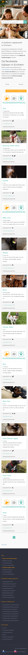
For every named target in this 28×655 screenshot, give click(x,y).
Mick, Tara (6, 401)
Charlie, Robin (8, 327)
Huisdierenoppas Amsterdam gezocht (10, 604)
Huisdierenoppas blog (7, 632)
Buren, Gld (6, 255)
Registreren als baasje (7, 569)
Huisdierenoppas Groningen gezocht (10, 611)
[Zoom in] (26, 32)
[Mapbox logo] (3, 37)
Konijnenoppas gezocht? (7, 588)
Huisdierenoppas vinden (8, 567)
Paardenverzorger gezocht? (8, 597)
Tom (4, 108)
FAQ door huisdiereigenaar (8, 574)
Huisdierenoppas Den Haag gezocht (10, 613)
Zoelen (5, 441)
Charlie (5, 181)
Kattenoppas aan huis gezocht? (9, 586)
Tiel (4, 183)
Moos (5, 290)
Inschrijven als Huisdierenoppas (16, 91)
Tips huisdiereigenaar (7, 571)
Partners (4, 634)
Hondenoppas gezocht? (7, 581)
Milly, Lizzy (7, 218)
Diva (4, 364)
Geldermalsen (7, 111)
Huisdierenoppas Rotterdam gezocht (10, 607)
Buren (5, 515)
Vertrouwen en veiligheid (8, 630)
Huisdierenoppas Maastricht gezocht (10, 620)
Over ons (4, 627)
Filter (6, 84)
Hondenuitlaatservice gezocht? (9, 583)
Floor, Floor (7, 475)
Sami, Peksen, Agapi (10, 438)
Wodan (5, 253)
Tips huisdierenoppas (7, 563)
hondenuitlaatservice (6, 69)
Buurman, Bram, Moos (11, 146)
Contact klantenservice (7, 639)
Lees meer (4, 544)
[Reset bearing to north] (26, 37)
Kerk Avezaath (7, 292)
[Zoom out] (26, 35)
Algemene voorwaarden (7, 636)
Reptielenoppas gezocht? (8, 592)
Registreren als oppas (7, 560)
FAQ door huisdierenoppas (8, 565)
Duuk (5, 513)
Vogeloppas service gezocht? (8, 590)
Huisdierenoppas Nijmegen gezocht (10, 616)
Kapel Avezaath (7, 220)
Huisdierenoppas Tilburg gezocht (9, 618)
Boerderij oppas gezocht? (8, 595)
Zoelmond (6, 366)
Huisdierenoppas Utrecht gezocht (9, 609)
